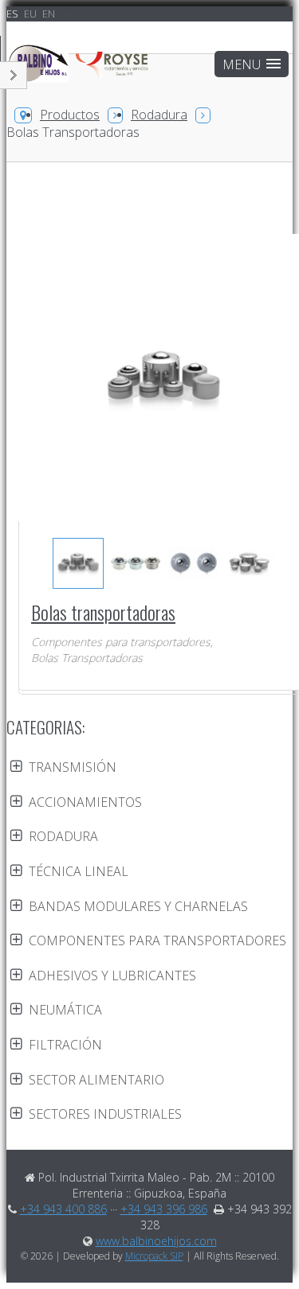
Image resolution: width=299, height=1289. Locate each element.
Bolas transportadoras (103, 612)
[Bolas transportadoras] (77, 563)
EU (31, 13)
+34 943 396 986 (163, 1209)
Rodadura (159, 114)
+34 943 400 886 (63, 1209)
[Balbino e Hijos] (79, 71)
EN (48, 13)
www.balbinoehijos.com (156, 1240)
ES (13, 13)
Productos (70, 114)
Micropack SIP (154, 1256)
